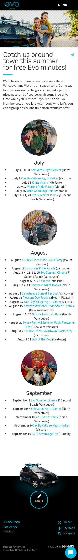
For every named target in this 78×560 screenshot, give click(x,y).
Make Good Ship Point (40, 191)
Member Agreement (14, 546)
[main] (39, 262)
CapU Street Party (46, 417)
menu (63, 5)
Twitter (67, 522)
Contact (9, 531)
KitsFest (44, 281)
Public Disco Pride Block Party (43, 260)
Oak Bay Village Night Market (39, 178)
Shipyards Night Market (46, 170)
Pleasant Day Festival (37, 298)
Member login (12, 522)
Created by (55, 546)
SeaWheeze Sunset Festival (40, 293)
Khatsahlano (40, 182)
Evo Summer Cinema (45, 195)
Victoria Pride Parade (40, 187)
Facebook (69, 528)
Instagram (69, 533)
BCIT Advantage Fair (45, 434)
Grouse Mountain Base (47, 314)
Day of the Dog (42, 339)
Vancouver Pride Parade (40, 268)
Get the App (11, 526)
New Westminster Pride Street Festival (49, 306)
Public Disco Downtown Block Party (49, 331)
